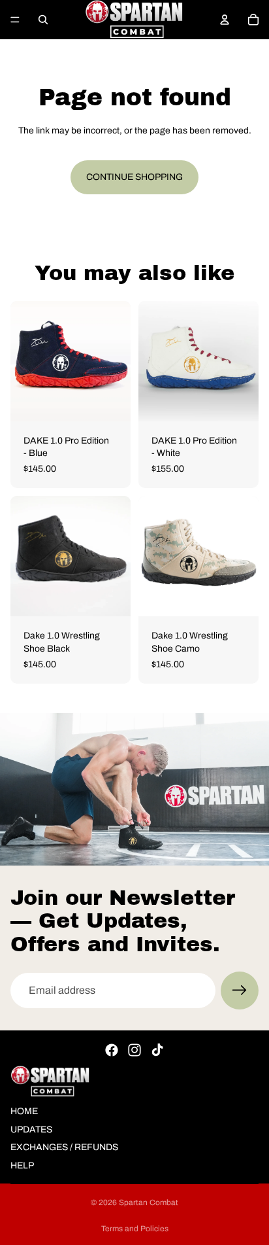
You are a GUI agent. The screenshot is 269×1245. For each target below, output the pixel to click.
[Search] (43, 19)
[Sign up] (240, 990)
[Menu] (15, 20)
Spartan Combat (148, 1202)
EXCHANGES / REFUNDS (64, 1147)
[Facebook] (111, 1050)
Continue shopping (134, 177)
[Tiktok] (157, 1050)
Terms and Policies (134, 1228)
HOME (24, 1111)
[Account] (224, 19)
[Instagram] (134, 1050)
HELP (22, 1165)
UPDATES (31, 1129)
